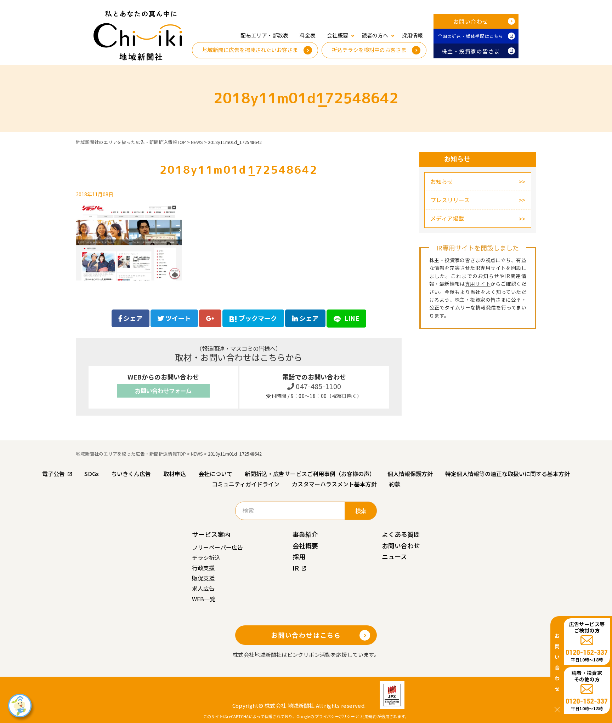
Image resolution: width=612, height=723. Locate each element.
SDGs (91, 473)
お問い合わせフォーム (163, 391)
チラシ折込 (206, 557)
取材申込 (174, 473)
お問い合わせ (470, 21)
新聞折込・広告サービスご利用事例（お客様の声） (310, 473)
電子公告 (53, 473)
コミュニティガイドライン (245, 484)
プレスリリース (450, 200)
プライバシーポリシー (335, 716)
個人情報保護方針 (410, 473)
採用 (299, 556)
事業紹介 (305, 534)
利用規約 (368, 716)
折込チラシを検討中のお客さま (369, 49)
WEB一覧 (203, 599)
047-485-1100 (317, 386)
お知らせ (441, 181)
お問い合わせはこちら (306, 635)
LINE (351, 318)
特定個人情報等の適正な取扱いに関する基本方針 (507, 473)
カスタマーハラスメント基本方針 (334, 484)
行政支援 (203, 567)
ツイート (177, 318)
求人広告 (203, 588)
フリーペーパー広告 (217, 547)
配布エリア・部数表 (264, 35)
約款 (395, 484)
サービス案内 (211, 534)
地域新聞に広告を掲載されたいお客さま (250, 49)
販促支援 (203, 578)
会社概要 (305, 545)
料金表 (308, 35)
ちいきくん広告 (131, 473)
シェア (132, 318)
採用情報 (412, 35)
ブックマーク (258, 318)
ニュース (394, 556)
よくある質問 (401, 534)
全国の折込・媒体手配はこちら (471, 36)
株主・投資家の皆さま (471, 51)
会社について (215, 473)
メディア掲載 (447, 218)
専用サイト (478, 283)
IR (296, 567)
